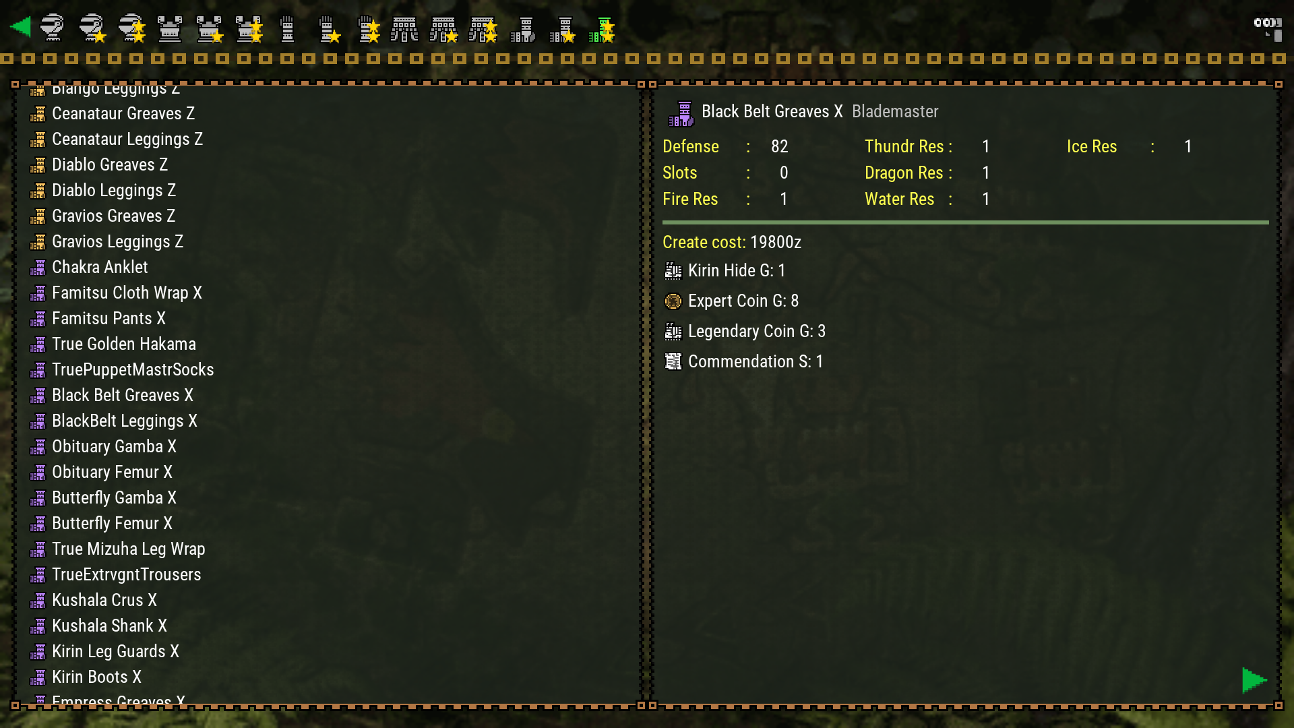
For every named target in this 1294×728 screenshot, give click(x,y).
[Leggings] (523, 26)
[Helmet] (54, 26)
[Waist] (406, 26)
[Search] (1267, 26)
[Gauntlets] (289, 26)
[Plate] (171, 26)
